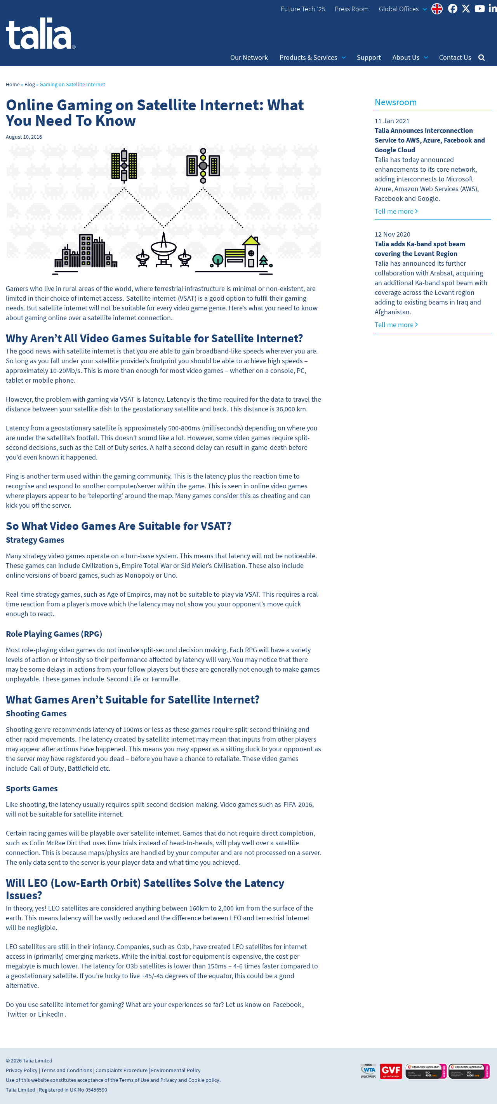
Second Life (123, 679)
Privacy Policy (22, 1070)
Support (369, 57)
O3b (183, 946)
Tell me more (395, 211)
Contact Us (455, 57)
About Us (406, 57)
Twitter (17, 1014)
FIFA (289, 804)
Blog (29, 84)
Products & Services (308, 57)
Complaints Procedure (122, 1070)
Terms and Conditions (66, 1070)
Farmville (164, 679)
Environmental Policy (176, 1070)
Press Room (352, 9)
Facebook (287, 1004)
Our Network (249, 57)
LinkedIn (51, 1014)
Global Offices (399, 9)
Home (13, 84)
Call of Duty (47, 768)
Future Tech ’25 (303, 9)
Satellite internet (151, 298)
